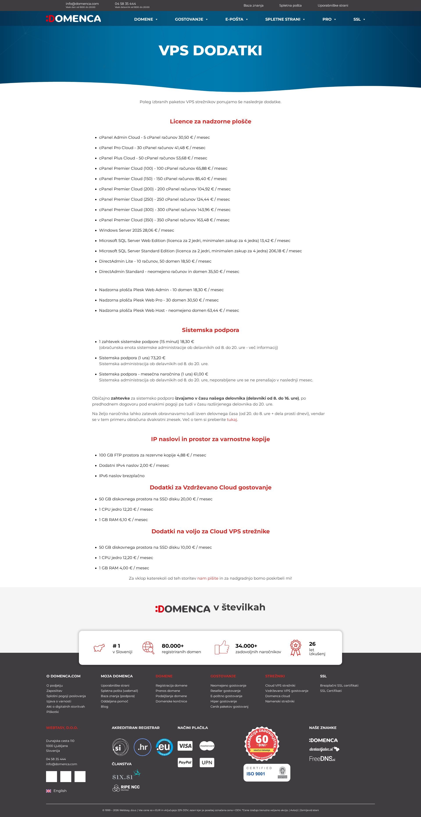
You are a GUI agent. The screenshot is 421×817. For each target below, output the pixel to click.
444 (62, 759)
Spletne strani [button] (282, 19)
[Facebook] (65, 776)
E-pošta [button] (234, 19)
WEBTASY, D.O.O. (62, 728)
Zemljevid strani (309, 810)
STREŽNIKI (275, 676)
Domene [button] (143, 19)
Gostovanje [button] (189, 19)
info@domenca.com (61, 764)
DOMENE (164, 676)
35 (57, 759)
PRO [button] (327, 19)
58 (52, 759)
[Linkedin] (51, 776)
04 (48, 759)
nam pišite (207, 578)
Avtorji (294, 810)
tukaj (232, 419)
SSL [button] (357, 19)
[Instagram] (80, 776)
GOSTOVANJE (223, 676)
